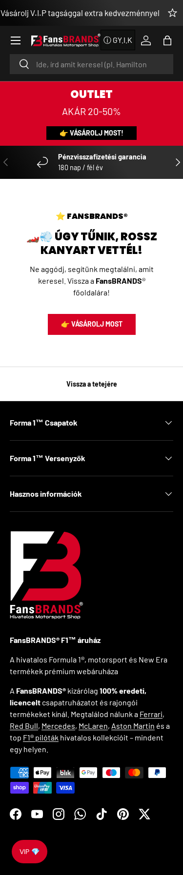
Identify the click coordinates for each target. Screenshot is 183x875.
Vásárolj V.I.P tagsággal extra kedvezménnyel (80, 13)
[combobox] (91, 64)
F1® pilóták (41, 737)
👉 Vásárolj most (91, 324)
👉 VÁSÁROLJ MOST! (91, 133)
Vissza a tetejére (91, 384)
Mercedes (58, 725)
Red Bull (24, 725)
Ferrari (151, 714)
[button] (167, 40)
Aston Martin (133, 725)
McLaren (93, 725)
